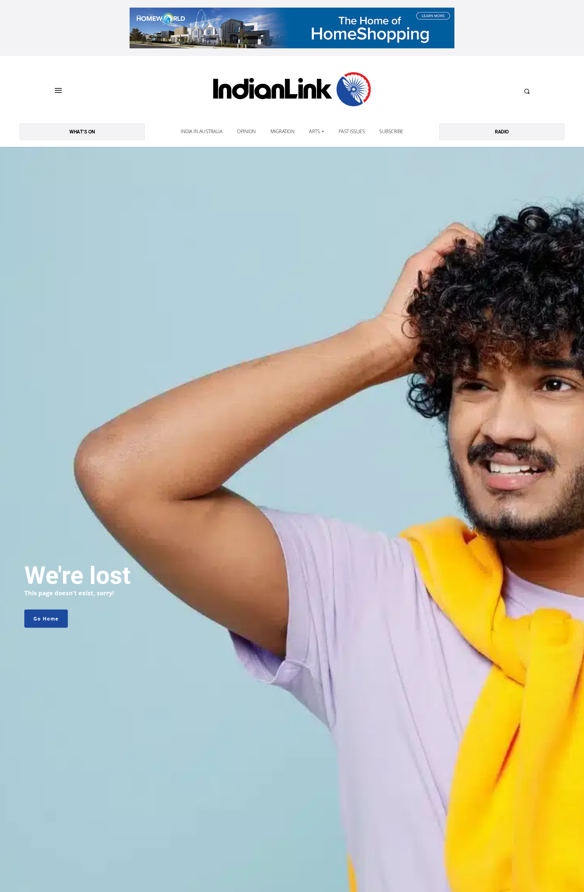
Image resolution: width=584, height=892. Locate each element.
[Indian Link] (291, 91)
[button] (527, 91)
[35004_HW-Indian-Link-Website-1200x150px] (292, 28)
